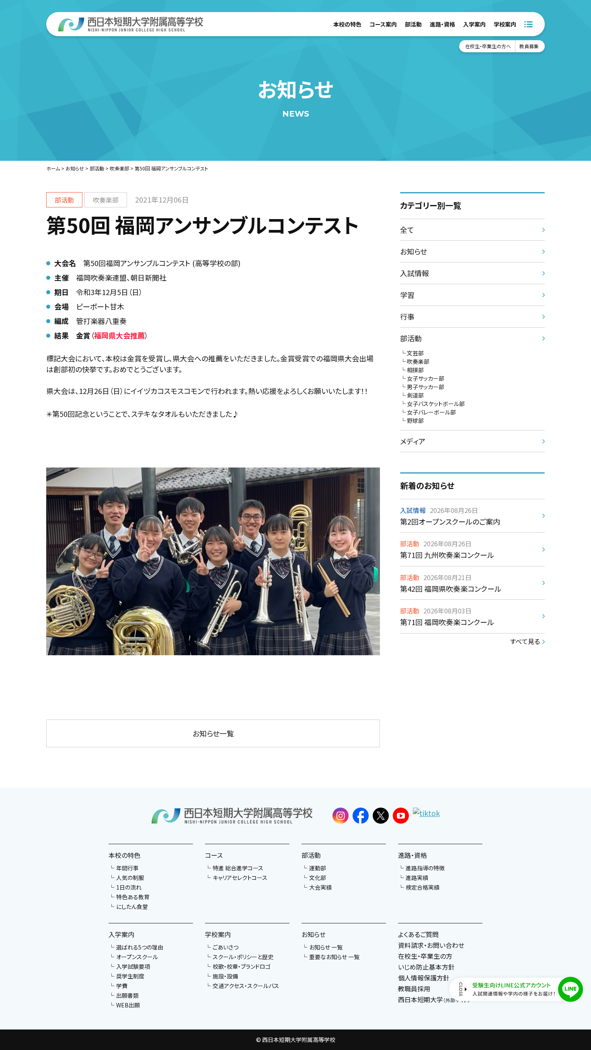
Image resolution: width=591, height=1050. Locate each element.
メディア (412, 441)
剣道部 (415, 395)
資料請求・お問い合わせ (431, 945)
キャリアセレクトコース (240, 878)
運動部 (317, 868)
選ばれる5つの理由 (139, 947)
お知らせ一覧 (213, 733)
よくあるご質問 (418, 934)
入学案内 (474, 24)
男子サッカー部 (425, 387)
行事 (407, 316)
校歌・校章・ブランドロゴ (242, 966)
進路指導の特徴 (425, 868)
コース (214, 855)
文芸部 (415, 353)
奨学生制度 (130, 976)
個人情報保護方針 (423, 977)
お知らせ (75, 168)
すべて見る (525, 641)
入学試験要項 (133, 966)
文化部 (317, 878)
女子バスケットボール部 (436, 404)
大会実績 (320, 887)
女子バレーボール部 (431, 412)
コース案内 (383, 24)
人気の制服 (130, 878)
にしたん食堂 (132, 906)
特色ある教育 (133, 897)
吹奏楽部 (119, 168)
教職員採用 (414, 988)
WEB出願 (128, 1005)
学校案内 (505, 24)
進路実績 (417, 878)
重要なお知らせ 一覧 (334, 957)
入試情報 (414, 273)
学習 (407, 294)
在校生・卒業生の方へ (488, 46)
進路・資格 (442, 24)
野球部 (415, 420)
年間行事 (127, 868)
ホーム (53, 168)
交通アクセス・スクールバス (246, 986)
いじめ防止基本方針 (426, 967)
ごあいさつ (225, 947)
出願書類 (127, 995)
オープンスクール (137, 957)
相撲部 (415, 370)
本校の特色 (347, 24)
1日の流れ (129, 887)
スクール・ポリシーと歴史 (243, 957)
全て (407, 229)
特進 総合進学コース (238, 868)
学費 (121, 986)
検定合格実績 (422, 887)
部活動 (413, 24)
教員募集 (529, 46)
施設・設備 (225, 976)
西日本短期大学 (434, 999)
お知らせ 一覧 (326, 947)
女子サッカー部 (425, 378)
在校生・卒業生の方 (425, 956)
